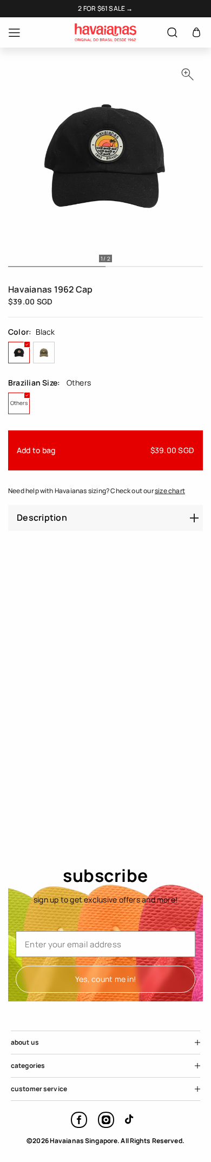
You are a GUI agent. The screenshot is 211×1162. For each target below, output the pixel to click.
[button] (196, 33)
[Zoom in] (187, 74)
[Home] (105, 32)
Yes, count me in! (105, 979)
